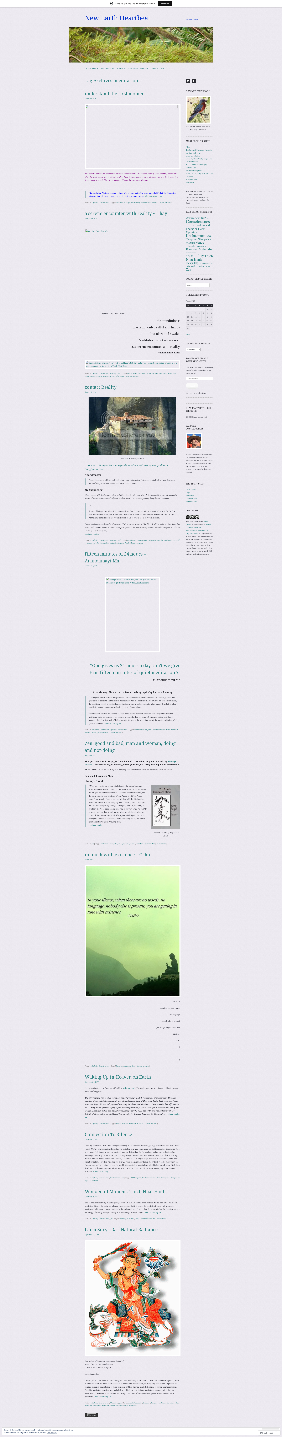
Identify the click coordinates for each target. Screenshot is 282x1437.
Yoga (86, 1180)
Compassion (104, 729)
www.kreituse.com (96, 376)
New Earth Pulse (107, 68)
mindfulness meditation (101, 1405)
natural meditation (116, 1405)
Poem (198, 246)
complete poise (142, 540)
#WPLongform (136, 1178)
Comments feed (191, 498)
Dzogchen (146, 1403)
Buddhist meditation (135, 1403)
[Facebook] (194, 81)
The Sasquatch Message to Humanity (199, 150)
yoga (122, 1178)
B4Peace (154, 68)
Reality (127, 543)
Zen (126, 843)
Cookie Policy (52, 1432)
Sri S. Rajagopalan (173, 1178)
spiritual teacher (102, 732)
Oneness (121, 543)
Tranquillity (192, 263)
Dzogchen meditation (158, 1403)
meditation (119, 202)
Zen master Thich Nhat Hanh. (113, 376)
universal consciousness (198, 266)
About (188, 147)
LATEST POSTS (91, 68)
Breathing (122, 1218)
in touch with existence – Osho (117, 854)
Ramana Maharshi (199, 249)
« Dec (188, 334)
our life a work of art (193, 153)
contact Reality (100, 387)
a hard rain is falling (193, 156)
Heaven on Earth (122, 1123)
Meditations (114, 1403)
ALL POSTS (165, 68)
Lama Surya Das (173, 1403)
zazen (123, 843)
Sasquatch (121, 68)
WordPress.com (191, 501)
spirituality (195, 255)
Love (209, 236)
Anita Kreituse (132, 373)
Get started (164, 4)
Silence (163, 1178)
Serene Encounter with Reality (156, 373)
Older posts (91, 1415)
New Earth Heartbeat (117, 18)
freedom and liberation (198, 227)
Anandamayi (131, 540)
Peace (199, 242)
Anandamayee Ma (140, 729)
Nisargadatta (191, 239)
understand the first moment (115, 93)
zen (93, 843)
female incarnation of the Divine (159, 729)
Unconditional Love (206, 263)
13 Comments (161, 843)
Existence (119, 1066)
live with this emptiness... (195, 170)
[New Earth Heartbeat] (141, 45)
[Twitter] (188, 81)
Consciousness (198, 221)
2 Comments (161, 1218)
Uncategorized (115, 373)
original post (129, 1088)
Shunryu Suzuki (114, 843)
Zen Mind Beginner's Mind (145, 843)
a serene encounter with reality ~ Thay (126, 213)
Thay (137, 1218)
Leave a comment (165, 202)
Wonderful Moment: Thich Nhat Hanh (125, 1191)
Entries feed (190, 495)
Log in (188, 492)
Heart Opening (195, 230)
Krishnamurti (115, 1178)
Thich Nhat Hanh (146, 1218)
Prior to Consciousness (149, 202)
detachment (190, 182)
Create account (191, 489)
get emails (192, 386)
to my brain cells (191, 179)
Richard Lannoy (90, 732)
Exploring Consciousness (138, 68)
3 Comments (94, 1180)
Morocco (140, 1123)
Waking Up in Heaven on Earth (118, 1077)
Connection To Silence (108, 1134)
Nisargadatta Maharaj (132, 202)
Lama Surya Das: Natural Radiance (121, 1229)
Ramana (203, 246)
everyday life (190, 226)
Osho (133, 1066)
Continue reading (153, 196)
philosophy (190, 245)
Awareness (95, 729)
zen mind (132, 843)
